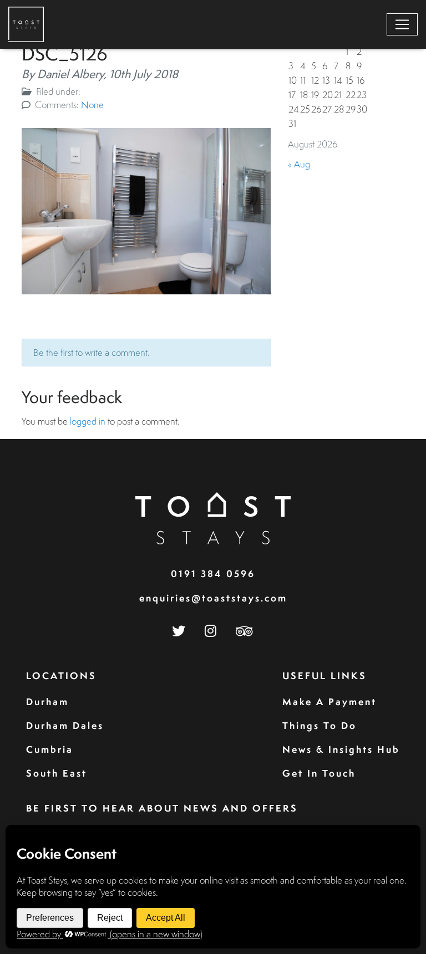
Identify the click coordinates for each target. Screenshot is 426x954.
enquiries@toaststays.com (213, 597)
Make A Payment (329, 701)
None (92, 104)
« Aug (299, 163)
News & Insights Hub (341, 749)
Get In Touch (319, 773)
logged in (87, 421)
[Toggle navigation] (402, 24)
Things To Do (319, 725)
